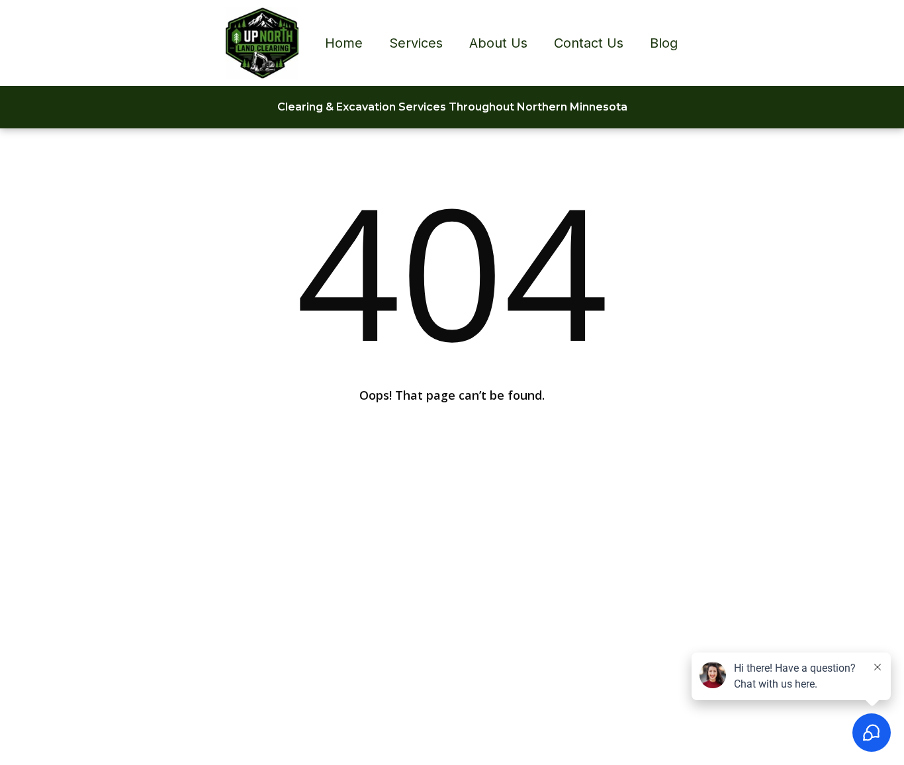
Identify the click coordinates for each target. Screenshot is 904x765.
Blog (664, 43)
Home (344, 43)
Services (416, 43)
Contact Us (588, 43)
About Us (498, 43)
